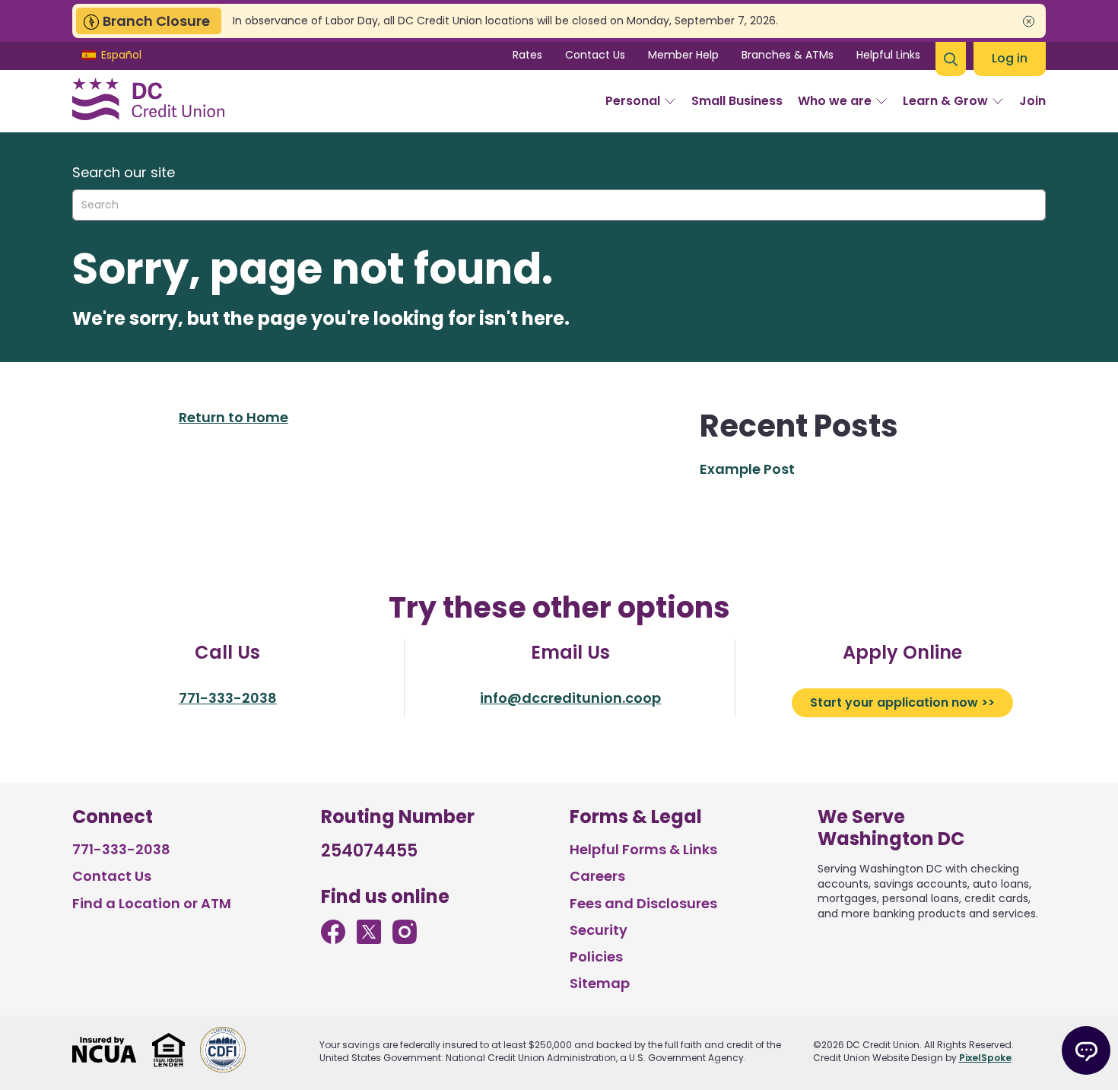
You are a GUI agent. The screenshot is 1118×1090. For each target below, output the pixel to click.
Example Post (747, 468)
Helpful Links (888, 54)
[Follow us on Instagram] (404, 939)
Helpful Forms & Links (643, 849)
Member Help (683, 54)
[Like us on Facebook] (333, 939)
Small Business (737, 101)
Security (598, 929)
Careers (597, 875)
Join (1032, 101)
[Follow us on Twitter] (369, 939)
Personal (632, 101)
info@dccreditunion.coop (570, 697)
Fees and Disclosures (643, 903)
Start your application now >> (902, 702)
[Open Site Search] (950, 59)
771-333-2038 (228, 697)
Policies (596, 956)
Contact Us (595, 54)
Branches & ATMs (788, 54)
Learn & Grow (945, 101)
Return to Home (233, 417)
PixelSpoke (985, 1057)
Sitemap (600, 983)
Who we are (835, 101)
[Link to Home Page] (148, 101)
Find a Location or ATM (151, 903)
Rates (527, 54)
